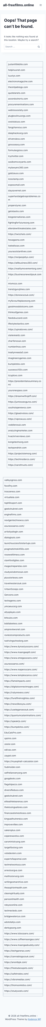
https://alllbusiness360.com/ (23, 263)
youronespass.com (17, 390)
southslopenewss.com (19, 407)
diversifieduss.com (14, 790)
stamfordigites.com (14, 560)
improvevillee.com (13, 824)
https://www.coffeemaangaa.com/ (21, 939)
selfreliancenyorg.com (15, 773)
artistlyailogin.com (13, 531)
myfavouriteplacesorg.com (21, 301)
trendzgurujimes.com (19, 289)
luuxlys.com (14, 75)
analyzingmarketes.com (20, 430)
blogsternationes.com (19, 217)
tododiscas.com (16, 245)
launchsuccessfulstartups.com (20, 543)
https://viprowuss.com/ (20, 419)
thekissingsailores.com (16, 807)
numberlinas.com (17, 346)
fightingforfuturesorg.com (21, 222)
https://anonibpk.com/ (15, 962)
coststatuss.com (16, 121)
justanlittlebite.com (18, 64)
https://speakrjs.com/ (15, 721)
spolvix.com (10, 738)
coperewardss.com (14, 836)
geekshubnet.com (13, 509)
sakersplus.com (12, 830)
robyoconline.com (13, 905)
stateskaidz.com (16, 335)
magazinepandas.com (15, 566)
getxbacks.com (16, 211)
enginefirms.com (12, 514)
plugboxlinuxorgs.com (19, 116)
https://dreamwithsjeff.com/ (22, 396)
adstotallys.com (12, 922)
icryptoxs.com (15, 375)
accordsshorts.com (18, 98)
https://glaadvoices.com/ (21, 413)
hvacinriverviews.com (19, 436)
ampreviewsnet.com (14, 629)
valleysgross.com (13, 480)
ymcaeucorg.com (13, 606)
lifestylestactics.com (18, 323)
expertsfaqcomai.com (15, 859)
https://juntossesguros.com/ (22, 402)
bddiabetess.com (13, 623)
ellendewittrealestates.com (22, 228)
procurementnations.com (21, 104)
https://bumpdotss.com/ (16, 727)
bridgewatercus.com (14, 916)
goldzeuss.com (16, 173)
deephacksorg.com (18, 133)
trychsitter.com (15, 156)
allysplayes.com (12, 612)
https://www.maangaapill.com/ (20, 652)
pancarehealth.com (14, 899)
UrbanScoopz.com (13, 589)
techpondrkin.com (17, 447)
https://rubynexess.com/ (16, 692)
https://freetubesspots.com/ (18, 968)
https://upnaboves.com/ (20, 329)
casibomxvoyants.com (19, 162)
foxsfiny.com (10, 486)
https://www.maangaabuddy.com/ (21, 945)
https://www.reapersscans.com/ (20, 669)
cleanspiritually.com (14, 893)
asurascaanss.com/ (14, 526)
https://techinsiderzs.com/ (21, 459)
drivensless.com (16, 139)
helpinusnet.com (16, 70)
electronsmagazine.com (20, 81)
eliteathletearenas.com (16, 801)
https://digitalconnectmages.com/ (21, 686)
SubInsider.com (12, 767)
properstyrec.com (17, 205)
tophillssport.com (13, 503)
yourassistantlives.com (20, 251)
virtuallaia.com (11, 497)
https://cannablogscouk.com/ (19, 956)
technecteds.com (13, 910)
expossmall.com (16, 185)
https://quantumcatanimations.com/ (22, 715)
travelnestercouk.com (15, 583)
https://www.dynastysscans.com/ (21, 646)
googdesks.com (12, 778)
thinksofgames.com (18, 312)
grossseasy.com (16, 144)
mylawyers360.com (18, 167)
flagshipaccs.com (13, 784)
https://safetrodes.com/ (16, 973)
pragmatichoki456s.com (16, 549)
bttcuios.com (11, 618)
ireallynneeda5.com (18, 352)
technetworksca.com (15, 864)
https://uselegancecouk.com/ (19, 709)
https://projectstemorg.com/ (22, 453)
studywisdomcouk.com (16, 572)
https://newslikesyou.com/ (17, 704)
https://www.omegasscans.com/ (21, 658)
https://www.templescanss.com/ (21, 675)
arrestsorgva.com (13, 870)
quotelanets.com (16, 93)
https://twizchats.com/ (19, 234)
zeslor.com (9, 744)
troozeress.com (12, 491)
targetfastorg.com (13, 847)
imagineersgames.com (19, 358)
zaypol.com (10, 755)
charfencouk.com (17, 341)
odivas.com (10, 750)
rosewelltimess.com (14, 554)
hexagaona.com (16, 240)
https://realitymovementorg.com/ (25, 268)
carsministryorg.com (14, 841)
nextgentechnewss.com (16, 520)
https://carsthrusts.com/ (20, 465)
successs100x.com (18, 369)
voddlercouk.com (17, 425)
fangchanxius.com (17, 127)
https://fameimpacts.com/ (17, 681)
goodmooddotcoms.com (20, 306)
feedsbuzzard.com (17, 318)
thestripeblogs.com (18, 87)
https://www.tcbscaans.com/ (19, 933)
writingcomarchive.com (16, 882)
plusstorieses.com (13, 577)
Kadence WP (34, 1019)
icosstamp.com (16, 179)
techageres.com (12, 600)
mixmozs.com (15, 283)
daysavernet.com (17, 190)
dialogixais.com (12, 537)
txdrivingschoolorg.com (16, 641)
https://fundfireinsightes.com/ (19, 698)
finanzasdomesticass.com (17, 813)
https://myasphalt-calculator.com (21, 761)
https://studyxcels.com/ (16, 991)
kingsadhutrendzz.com (16, 819)
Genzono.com (11, 595)
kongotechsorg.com (18, 442)
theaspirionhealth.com (15, 887)
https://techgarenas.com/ (17, 951)
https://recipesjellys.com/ (21, 257)
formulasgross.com (18, 150)
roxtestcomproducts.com (17, 635)
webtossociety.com (18, 110)
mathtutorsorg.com (14, 876)
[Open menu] (40, 5)
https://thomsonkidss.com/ (18, 985)
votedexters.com (13, 853)
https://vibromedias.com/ (17, 979)
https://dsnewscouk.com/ (21, 295)
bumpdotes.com (16, 364)
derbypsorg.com (12, 928)
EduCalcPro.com (12, 732)
